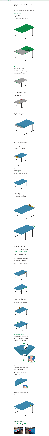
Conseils (5, 0)
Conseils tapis (8, 0)
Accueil (3, 0)
